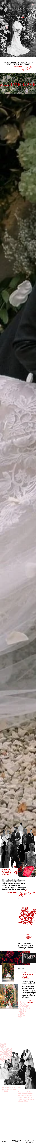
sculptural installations (8, 883)
